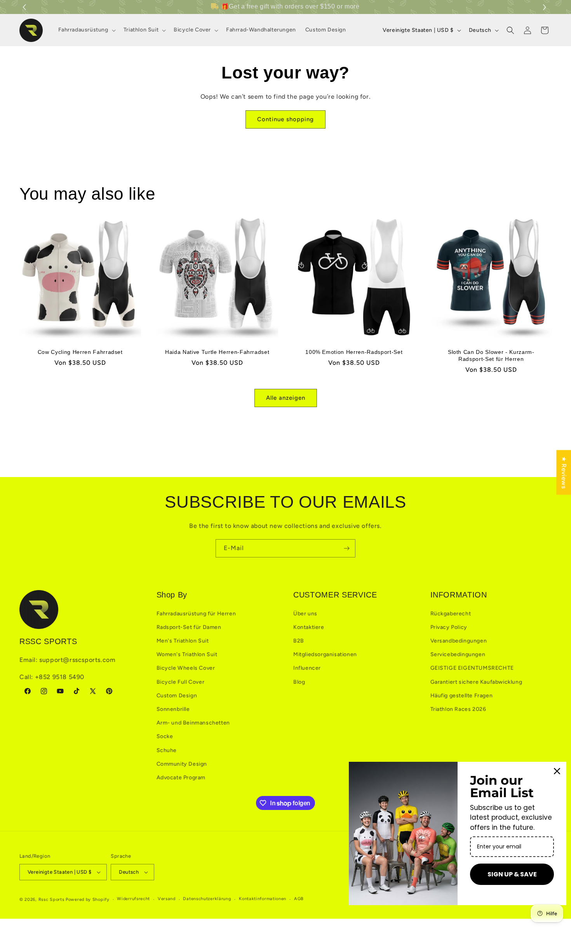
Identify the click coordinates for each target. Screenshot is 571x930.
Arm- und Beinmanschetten (193, 722)
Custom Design (177, 695)
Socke (165, 736)
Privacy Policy (448, 627)
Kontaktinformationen (262, 898)
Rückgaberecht (450, 613)
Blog (299, 682)
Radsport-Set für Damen (189, 627)
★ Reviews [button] (564, 472)
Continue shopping (285, 119)
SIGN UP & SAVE (512, 874)
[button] (545, 7)
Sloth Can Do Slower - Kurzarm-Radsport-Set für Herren (490, 355)
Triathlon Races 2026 (458, 709)
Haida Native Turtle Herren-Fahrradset (217, 351)
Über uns (305, 613)
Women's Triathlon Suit (187, 654)
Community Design (182, 764)
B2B (298, 640)
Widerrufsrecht (133, 898)
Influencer (307, 668)
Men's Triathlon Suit (183, 640)
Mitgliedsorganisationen (325, 654)
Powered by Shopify (88, 899)
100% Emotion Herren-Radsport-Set (353, 351)
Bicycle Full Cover (181, 682)
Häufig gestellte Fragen (461, 695)
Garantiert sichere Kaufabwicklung (476, 682)
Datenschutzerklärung (207, 898)
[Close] (557, 771)
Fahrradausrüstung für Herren (196, 613)
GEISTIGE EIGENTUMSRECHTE (472, 668)
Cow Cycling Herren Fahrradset (80, 351)
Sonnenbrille (173, 709)
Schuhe (167, 750)
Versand (167, 898)
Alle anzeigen (285, 397)
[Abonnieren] (346, 548)
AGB (299, 898)
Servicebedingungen (458, 654)
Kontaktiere (308, 627)
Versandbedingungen (458, 640)
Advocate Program (181, 777)
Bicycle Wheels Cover (186, 668)
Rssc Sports (51, 899)
